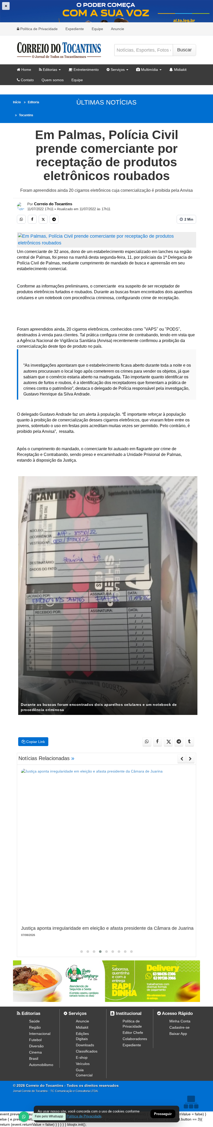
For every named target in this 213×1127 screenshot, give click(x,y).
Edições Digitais (82, 1036)
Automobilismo (41, 1065)
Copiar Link (35, 742)
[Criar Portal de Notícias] (191, 1102)
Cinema (35, 1052)
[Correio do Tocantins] (21, 206)
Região (35, 1027)
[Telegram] (54, 219)
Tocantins (26, 115)
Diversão (36, 1046)
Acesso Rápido (177, 1013)
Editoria (33, 102)
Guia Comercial (84, 1072)
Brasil (33, 1058)
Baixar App (178, 1034)
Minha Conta (179, 1021)
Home (25, 69)
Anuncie (117, 29)
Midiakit (180, 69)
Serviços (117, 69)
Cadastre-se (179, 1027)
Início (17, 102)
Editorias (49, 69)
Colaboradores (135, 1039)
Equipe (97, 29)
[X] (43, 219)
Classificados (86, 1051)
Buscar (184, 49)
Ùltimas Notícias (106, 102)
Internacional (39, 1034)
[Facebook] (32, 219)
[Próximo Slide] (190, 758)
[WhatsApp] (24, 1116)
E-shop (82, 1057)
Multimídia (149, 69)
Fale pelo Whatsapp (49, 1116)
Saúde (34, 1021)
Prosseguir (163, 1114)
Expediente (74, 29)
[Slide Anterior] (181, 758)
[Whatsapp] (21, 219)
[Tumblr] (189, 741)
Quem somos (53, 80)
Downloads (85, 1045)
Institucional (128, 1013)
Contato (27, 80)
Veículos (83, 1064)
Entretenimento (85, 69)
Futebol (35, 1040)
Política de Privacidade (38, 29)
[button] (81, 951)
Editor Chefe (133, 1032)
